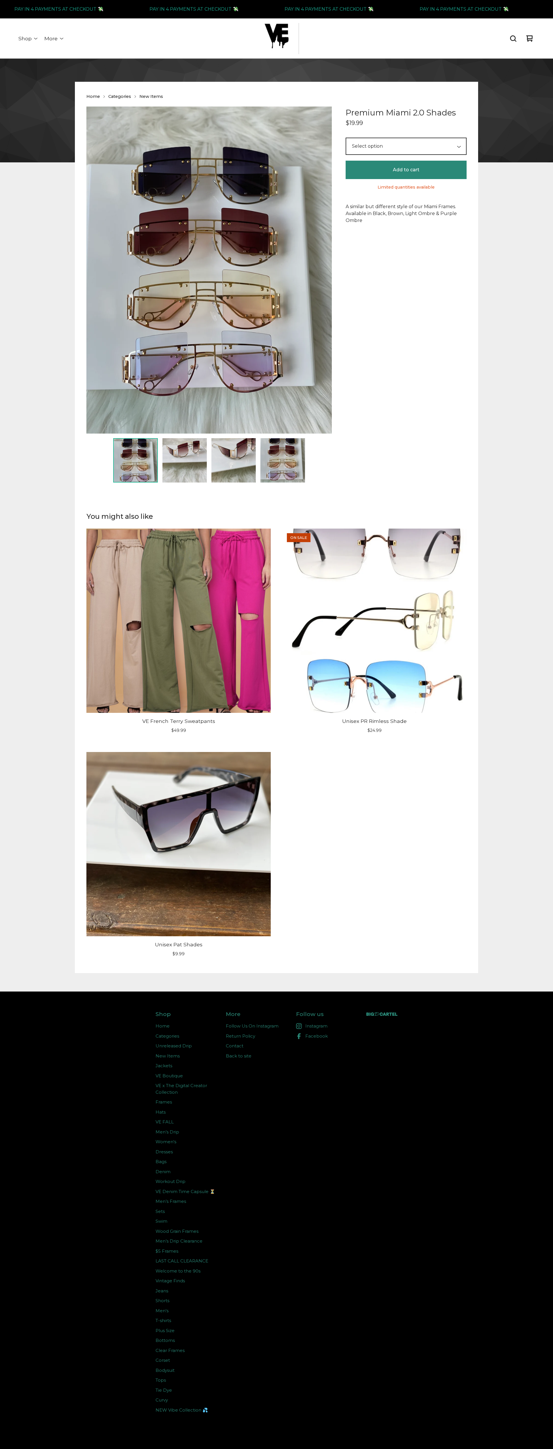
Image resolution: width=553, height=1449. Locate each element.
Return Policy (240, 1036)
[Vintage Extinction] (276, 38)
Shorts (162, 1300)
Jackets (164, 1065)
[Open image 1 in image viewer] (209, 270)
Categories (119, 96)
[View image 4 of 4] (282, 460)
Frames (164, 1102)
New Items (151, 96)
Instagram (316, 1026)
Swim (161, 1221)
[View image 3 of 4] (233, 460)
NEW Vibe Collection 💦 (182, 1410)
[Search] (513, 38)
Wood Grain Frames (177, 1231)
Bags (161, 1161)
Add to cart (406, 169)
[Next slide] (323, 270)
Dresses (164, 1151)
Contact (234, 1046)
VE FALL (165, 1122)
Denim (163, 1171)
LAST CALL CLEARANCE (182, 1261)
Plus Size (165, 1330)
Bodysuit (165, 1370)
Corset (163, 1360)
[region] (276, 9)
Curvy (162, 1400)
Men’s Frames (171, 1201)
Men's (162, 1310)
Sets (160, 1211)
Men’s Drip (167, 1132)
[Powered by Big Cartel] (381, 1014)
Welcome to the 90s (178, 1271)
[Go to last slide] (94, 270)
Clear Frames (170, 1350)
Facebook (316, 1036)
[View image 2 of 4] (184, 460)
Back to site (238, 1056)
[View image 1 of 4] (135, 460)
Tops (161, 1380)
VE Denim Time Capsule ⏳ (185, 1191)
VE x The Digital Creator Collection (181, 1089)
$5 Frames (167, 1251)
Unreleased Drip (174, 1046)
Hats (161, 1112)
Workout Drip (170, 1181)
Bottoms (165, 1340)
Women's (166, 1141)
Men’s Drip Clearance (179, 1241)
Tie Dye (164, 1390)
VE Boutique (169, 1075)
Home (93, 96)
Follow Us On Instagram (252, 1026)
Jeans (162, 1291)
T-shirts (163, 1320)
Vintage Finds (170, 1280)
